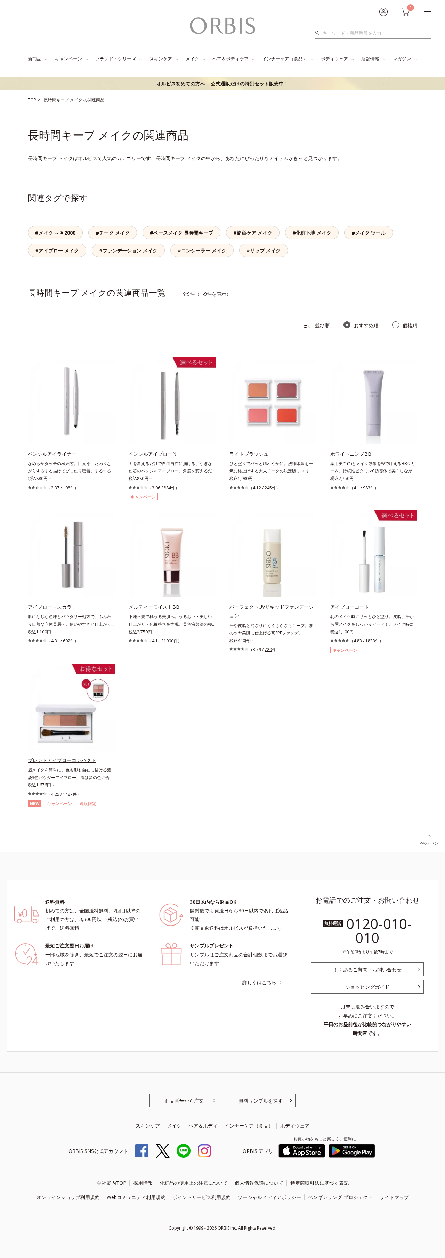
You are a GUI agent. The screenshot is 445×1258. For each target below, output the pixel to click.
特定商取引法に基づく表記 (319, 1183)
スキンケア (160, 59)
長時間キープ (57, 100)
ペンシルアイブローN (152, 453)
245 (268, 488)
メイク (192, 59)
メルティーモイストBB (154, 606)
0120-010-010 (379, 930)
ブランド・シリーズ (115, 59)
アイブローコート (349, 606)
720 (268, 649)
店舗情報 (370, 59)
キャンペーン (68, 59)
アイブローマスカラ (50, 606)
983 (366, 488)
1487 (68, 794)
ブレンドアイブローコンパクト (62, 760)
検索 (319, 32)
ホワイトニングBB (350, 453)
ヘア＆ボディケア (230, 59)
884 (167, 488)
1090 (168, 641)
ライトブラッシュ (248, 453)
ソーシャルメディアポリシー (269, 1197)
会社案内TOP (111, 1183)
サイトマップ (394, 1197)
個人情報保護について (259, 1183)
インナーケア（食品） (284, 59)
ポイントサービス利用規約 (201, 1197)
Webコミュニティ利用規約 (136, 1197)
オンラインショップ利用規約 (68, 1197)
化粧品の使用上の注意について (194, 1183)
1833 (370, 641)
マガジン (402, 59)
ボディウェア (334, 59)
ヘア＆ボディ (203, 1125)
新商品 (34, 59)
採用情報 (143, 1183)
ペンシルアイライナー (52, 453)
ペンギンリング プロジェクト (340, 1197)
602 (66, 641)
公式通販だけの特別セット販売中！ (222, 83)
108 (66, 488)
